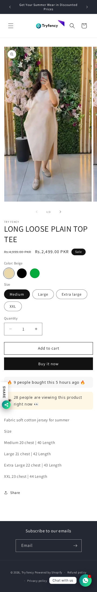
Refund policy (76, 572)
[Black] (22, 273)
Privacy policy (37, 581)
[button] (11, 26)
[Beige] (9, 273)
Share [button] (15, 492)
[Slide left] (37, 212)
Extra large (72, 294)
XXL (13, 306)
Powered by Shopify (49, 572)
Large (43, 294)
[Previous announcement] (10, 7)
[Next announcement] (87, 7)
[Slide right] (60, 212)
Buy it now (48, 363)
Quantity (11, 318)
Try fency (28, 572)
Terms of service (63, 581)
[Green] (35, 273)
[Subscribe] (75, 545)
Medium (17, 294)
